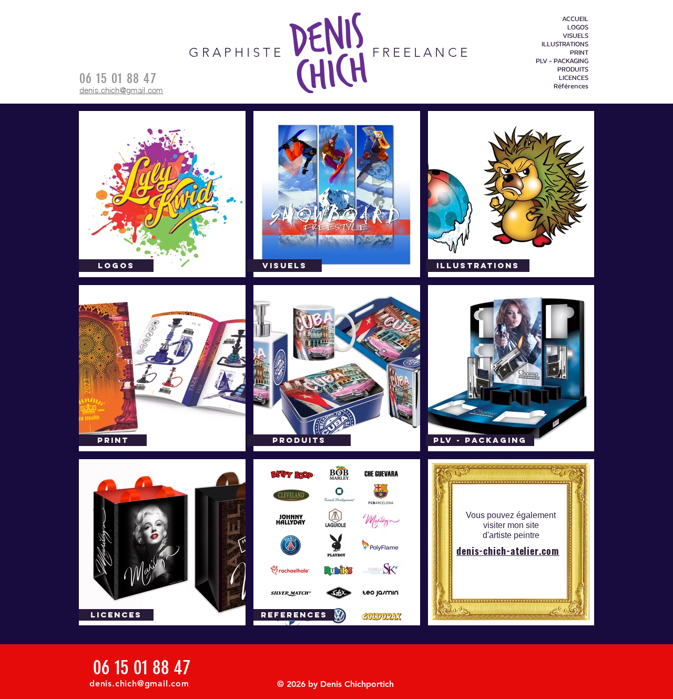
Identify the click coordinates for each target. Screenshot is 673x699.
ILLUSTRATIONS (565, 44)
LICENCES (573, 78)
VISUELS (575, 36)
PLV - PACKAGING (562, 61)
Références (571, 86)
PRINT (579, 52)
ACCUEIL (575, 19)
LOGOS (577, 27)
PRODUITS (572, 69)
